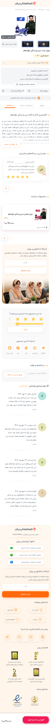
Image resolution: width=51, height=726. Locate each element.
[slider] (17, 323)
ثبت (25, 329)
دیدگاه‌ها (10, 105)
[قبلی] (12, 188)
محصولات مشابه (26, 105)
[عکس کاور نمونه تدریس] (43, 44)
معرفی (42, 105)
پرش (48, 9)
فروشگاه (41, 9)
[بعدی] (6, 188)
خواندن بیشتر (9, 144)
